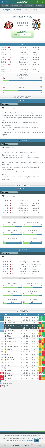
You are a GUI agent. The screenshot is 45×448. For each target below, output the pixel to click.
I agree (37, 440)
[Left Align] (2, 2)
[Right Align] (7, 2)
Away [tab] (13, 108)
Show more (22, 217)
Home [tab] (8, 108)
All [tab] (3, 108)
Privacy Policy (28, 440)
